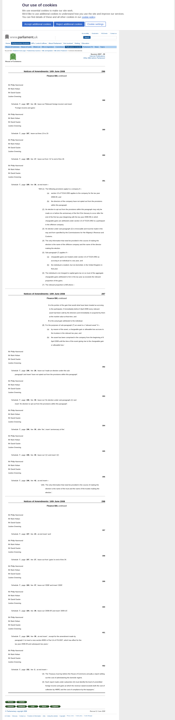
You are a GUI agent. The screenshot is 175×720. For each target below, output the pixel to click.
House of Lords (26, 47)
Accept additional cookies (37, 24)
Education (85, 43)
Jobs (44, 716)
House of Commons (12, 47)
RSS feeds (104, 33)
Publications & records (73, 47)
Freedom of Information (34, 716)
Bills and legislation (47, 50)
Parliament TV (88, 47)
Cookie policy (79, 715)
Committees (60, 47)
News (97, 47)
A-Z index (7, 716)
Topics (102, 47)
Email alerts (95, 33)
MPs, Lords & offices (39, 43)
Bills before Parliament (60, 50)
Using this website (52, 716)
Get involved (68, 43)
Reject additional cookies (69, 24)
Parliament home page (19, 50)
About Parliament (55, 43)
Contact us (113, 33)
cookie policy (88, 17)
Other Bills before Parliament (94, 58)
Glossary (15, 716)
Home (8, 43)
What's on (36, 47)
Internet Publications (97, 56)
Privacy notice (70, 715)
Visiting (77, 43)
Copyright (62, 716)
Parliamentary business (21, 43)
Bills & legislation (48, 47)
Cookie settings (95, 24)
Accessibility (85, 33)
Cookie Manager (88, 715)
